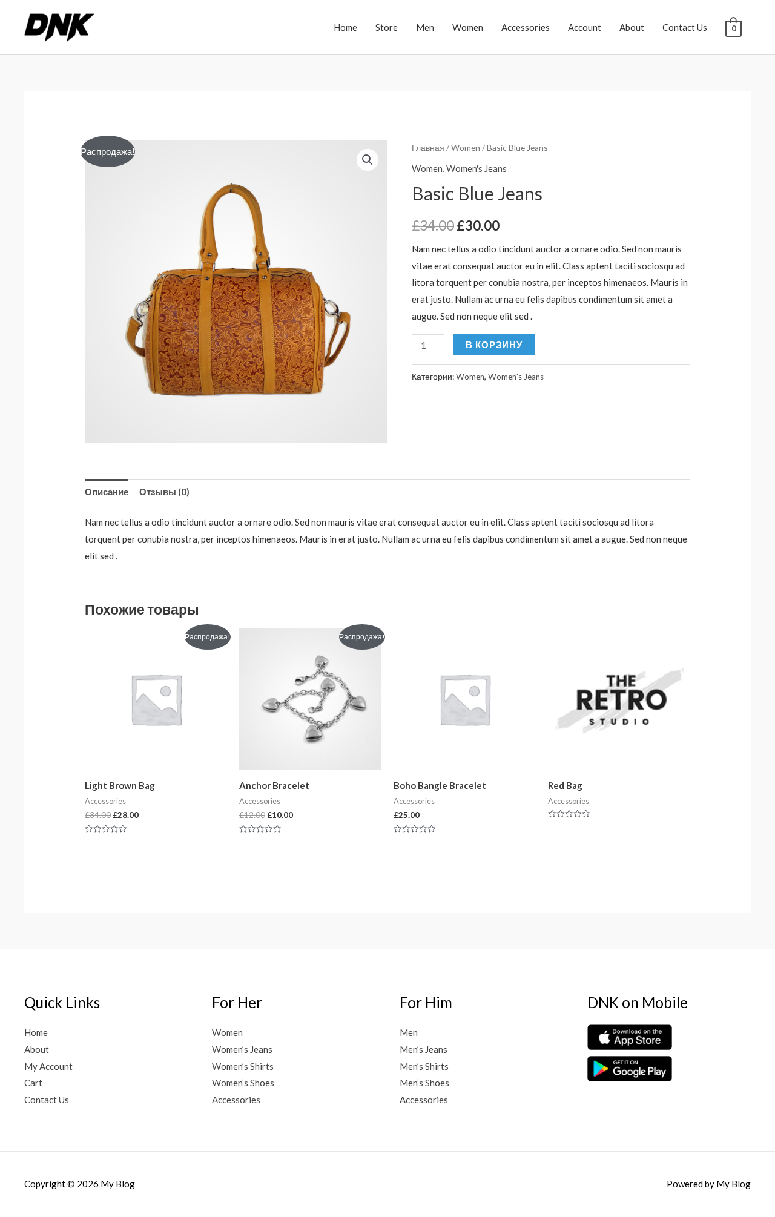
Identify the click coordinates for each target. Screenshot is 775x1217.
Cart (33, 1082)
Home (345, 27)
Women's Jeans (476, 168)
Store (386, 27)
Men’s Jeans (423, 1049)
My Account (48, 1066)
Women (467, 27)
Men (425, 27)
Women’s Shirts (243, 1066)
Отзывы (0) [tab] (164, 491)
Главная (428, 147)
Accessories (525, 27)
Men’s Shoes (424, 1082)
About (631, 27)
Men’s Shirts (424, 1066)
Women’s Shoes (243, 1082)
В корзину (494, 344)
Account (584, 27)
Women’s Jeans (242, 1049)
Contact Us (684, 27)
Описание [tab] (106, 491)
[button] (367, 160)
